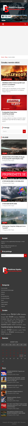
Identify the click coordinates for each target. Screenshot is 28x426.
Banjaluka (23, 314)
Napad (9, 321)
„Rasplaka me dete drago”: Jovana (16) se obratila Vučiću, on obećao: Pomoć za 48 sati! (16, 379)
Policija (2, 322)
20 (14, 355)
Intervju (3, 292)
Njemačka (21, 321)
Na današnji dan (5, 296)
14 (17, 353)
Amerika (3, 314)
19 (10, 355)
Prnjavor (14, 322)
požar (6, 322)
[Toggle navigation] (3, 24)
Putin (18, 322)
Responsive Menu (25, 1)
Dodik (11, 317)
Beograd (3, 317)
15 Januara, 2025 (6, 86)
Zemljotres (8, 334)
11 (6, 353)
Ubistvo (3, 332)
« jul (2, 364)
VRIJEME (5, 137)
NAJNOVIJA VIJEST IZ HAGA (14, 385)
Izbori (11, 319)
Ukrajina (11, 332)
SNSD (5, 330)
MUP (2, 321)
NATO (13, 321)
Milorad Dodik (23, 319)
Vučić (2, 334)
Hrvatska (3, 319)
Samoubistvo (19, 324)
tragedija (20, 330)
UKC (7, 332)
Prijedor (9, 322)
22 (21, 355)
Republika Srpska (6, 324)
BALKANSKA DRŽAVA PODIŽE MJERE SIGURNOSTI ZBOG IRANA (16, 412)
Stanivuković (15, 330)
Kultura (3, 294)
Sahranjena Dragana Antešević (15, 391)
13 (14, 353)
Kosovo (18, 319)
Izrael (14, 319)
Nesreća (16, 321)
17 (3, 355)
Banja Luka (15, 314)
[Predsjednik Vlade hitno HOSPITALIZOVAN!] (14, 102)
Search (24, 131)
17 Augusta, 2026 (6, 205)
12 (10, 353)
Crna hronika (4, 288)
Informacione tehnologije (7, 290)
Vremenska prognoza (19, 332)
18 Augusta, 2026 (6, 183)
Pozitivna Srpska (7, 79)
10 (3, 353)
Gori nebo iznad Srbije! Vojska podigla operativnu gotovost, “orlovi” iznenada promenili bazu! (17, 405)
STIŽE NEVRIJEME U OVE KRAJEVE (13, 181)
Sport (2, 300)
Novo (4, 368)
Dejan (12, 86)
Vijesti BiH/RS (6, 108)
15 (21, 353)
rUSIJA (13, 324)
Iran (8, 319)
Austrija (8, 314)
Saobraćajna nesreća (11, 327)
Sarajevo (24, 327)
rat (21, 322)
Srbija (9, 330)
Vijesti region (4, 304)
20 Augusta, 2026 (6, 160)
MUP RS (5, 321)
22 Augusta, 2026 (11, 374)
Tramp (24, 330)
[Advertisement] (14, 41)
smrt (2, 330)
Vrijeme (5, 153)
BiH (7, 317)
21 (17, 355)
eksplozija (16, 317)
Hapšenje (22, 317)
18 (6, 355)
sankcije (24, 324)
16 (25, 353)
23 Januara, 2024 (6, 116)
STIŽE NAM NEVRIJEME (9, 203)
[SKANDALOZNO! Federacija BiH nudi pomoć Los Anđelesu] (14, 73)
